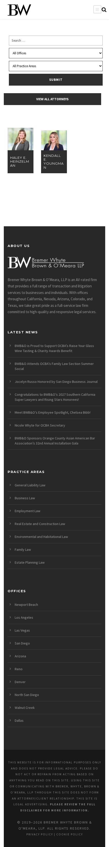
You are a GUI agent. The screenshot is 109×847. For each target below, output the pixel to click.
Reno (19, 669)
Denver (20, 682)
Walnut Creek (25, 707)
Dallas (19, 720)
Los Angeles (24, 617)
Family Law (23, 549)
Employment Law (27, 511)
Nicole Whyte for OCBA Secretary (40, 425)
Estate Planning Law (30, 562)
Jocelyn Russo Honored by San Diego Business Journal (56, 381)
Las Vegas (22, 630)
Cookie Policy (69, 834)
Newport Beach (26, 604)
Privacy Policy (39, 834)
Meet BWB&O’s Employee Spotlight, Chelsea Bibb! (52, 412)
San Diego (22, 643)
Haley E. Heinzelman (19, 161)
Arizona (20, 656)
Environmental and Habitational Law (41, 536)
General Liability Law (30, 485)
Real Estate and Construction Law (40, 523)
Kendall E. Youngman (54, 161)
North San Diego (27, 694)
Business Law (25, 498)
